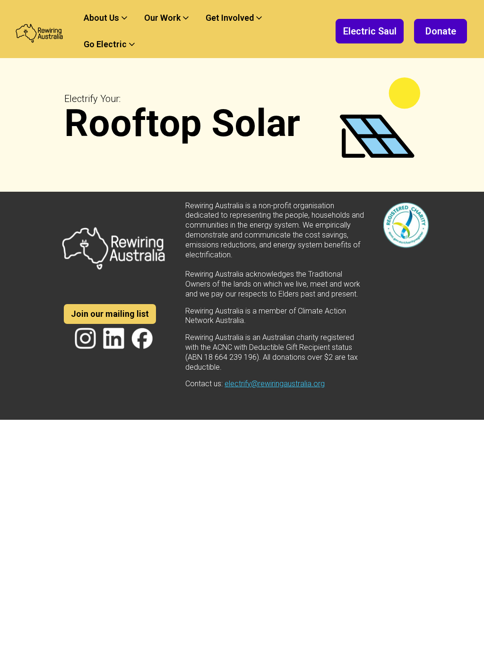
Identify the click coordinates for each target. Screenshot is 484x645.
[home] (39, 31)
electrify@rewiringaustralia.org (275, 383)
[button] (106, 18)
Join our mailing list (110, 314)
